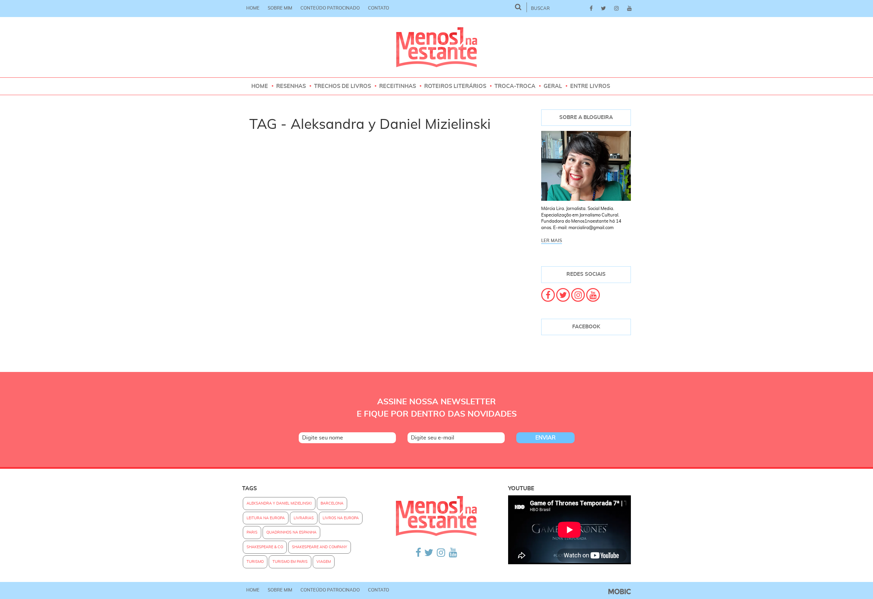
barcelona (332, 503)
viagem (323, 562)
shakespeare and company (319, 547)
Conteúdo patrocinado (330, 8)
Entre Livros (590, 86)
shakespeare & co (265, 547)
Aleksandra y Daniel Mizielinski (279, 503)
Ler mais (551, 241)
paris (252, 532)
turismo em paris (290, 562)
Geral (553, 86)
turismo (255, 562)
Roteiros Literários (455, 86)
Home (253, 8)
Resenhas (291, 86)
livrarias (304, 518)
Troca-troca (514, 86)
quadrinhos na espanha (291, 532)
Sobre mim (280, 8)
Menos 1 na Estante (436, 47)
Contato (378, 8)
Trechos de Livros (342, 86)
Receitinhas (397, 86)
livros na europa (341, 518)
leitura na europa (266, 518)
